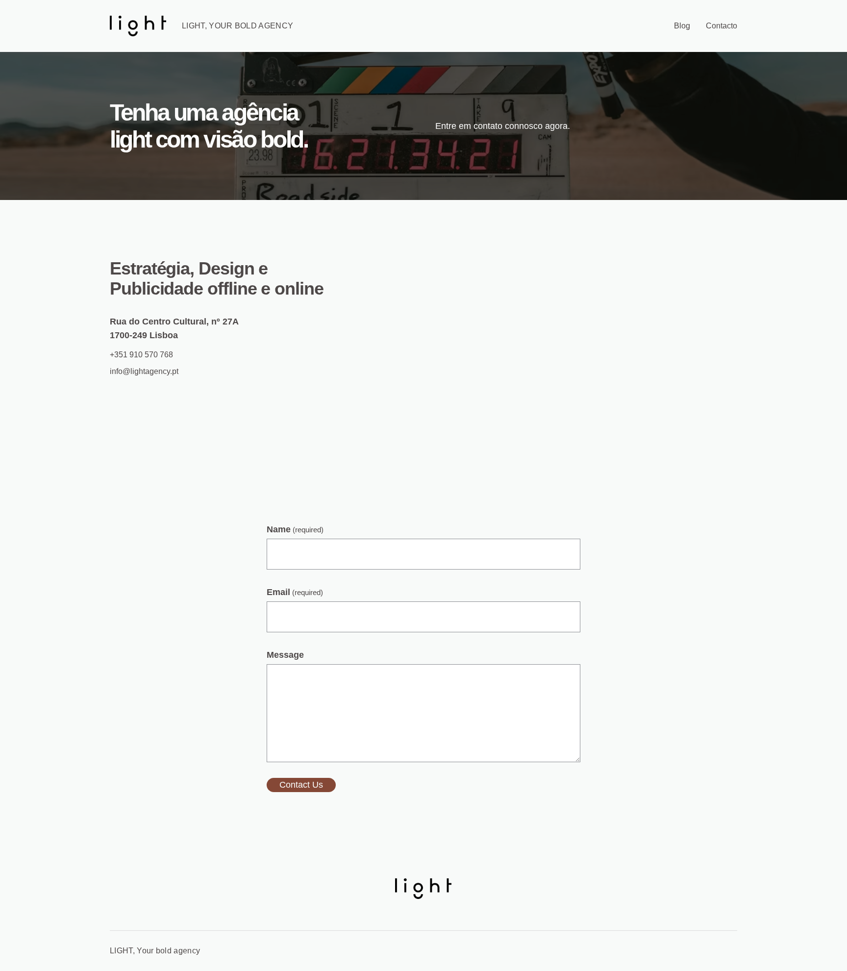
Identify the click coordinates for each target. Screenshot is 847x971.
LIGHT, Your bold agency (237, 26)
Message (285, 655)
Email (295, 592)
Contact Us (301, 785)
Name (295, 529)
